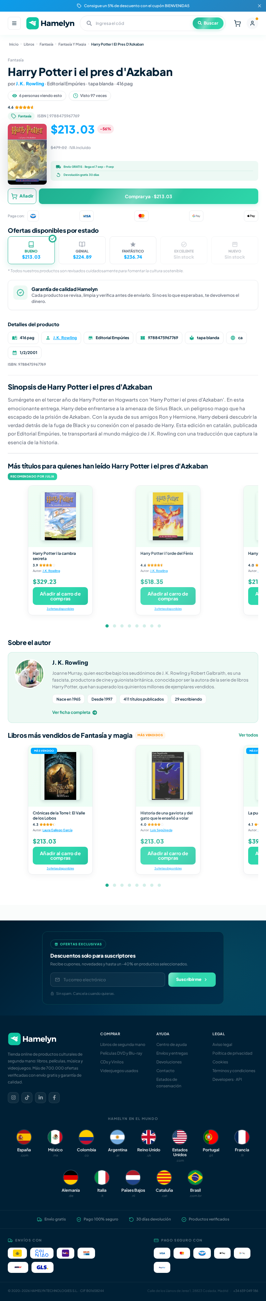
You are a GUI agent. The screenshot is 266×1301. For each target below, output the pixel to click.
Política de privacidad (232, 1053)
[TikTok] (26, 1097)
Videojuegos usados (119, 1070)
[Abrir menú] (14, 23)
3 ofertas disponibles (60, 608)
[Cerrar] (259, 5)
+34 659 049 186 (245, 1291)
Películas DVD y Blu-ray (121, 1053)
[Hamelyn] (50, 23)
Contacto (165, 1070)
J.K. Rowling (30, 83)
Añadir (26, 196)
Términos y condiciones (233, 1070)
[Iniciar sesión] (252, 23)
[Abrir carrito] (237, 23)
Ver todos (248, 734)
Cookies (220, 1061)
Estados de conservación (168, 1082)
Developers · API (227, 1079)
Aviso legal (222, 1044)
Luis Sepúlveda (161, 830)
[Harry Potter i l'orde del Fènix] (168, 516)
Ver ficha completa (71, 712)
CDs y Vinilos (112, 1061)
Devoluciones (169, 1061)
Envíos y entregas (172, 1053)
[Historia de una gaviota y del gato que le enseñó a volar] (168, 776)
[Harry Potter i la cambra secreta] (60, 516)
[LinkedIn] (40, 1097)
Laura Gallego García (57, 830)
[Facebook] (54, 1097)
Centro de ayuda (171, 1044)
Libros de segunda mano (122, 1044)
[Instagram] (13, 1097)
